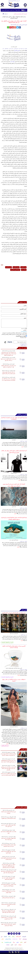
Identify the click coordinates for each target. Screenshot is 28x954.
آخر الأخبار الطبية (5, 745)
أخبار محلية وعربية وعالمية (18, 13)
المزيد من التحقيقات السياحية (7, 642)
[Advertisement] (14, 286)
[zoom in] (3, 13)
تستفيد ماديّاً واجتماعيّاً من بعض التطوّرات (8, 818)
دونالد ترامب (12, 61)
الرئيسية (25, 13)
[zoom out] (6, 13)
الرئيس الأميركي (17, 50)
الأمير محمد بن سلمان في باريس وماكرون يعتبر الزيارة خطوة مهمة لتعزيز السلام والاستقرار (8, 768)
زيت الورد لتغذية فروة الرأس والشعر (8, 897)
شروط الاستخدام (24, 331)
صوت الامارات (23, 267)
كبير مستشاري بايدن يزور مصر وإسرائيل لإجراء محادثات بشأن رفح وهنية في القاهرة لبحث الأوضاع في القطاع (8, 354)
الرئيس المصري (8, 267)
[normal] (5, 13)
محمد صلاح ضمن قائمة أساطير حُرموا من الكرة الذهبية (14, 612)
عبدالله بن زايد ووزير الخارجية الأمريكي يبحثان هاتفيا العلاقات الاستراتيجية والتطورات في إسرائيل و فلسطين (8, 866)
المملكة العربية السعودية (15, 269)
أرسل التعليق (23, 344)
